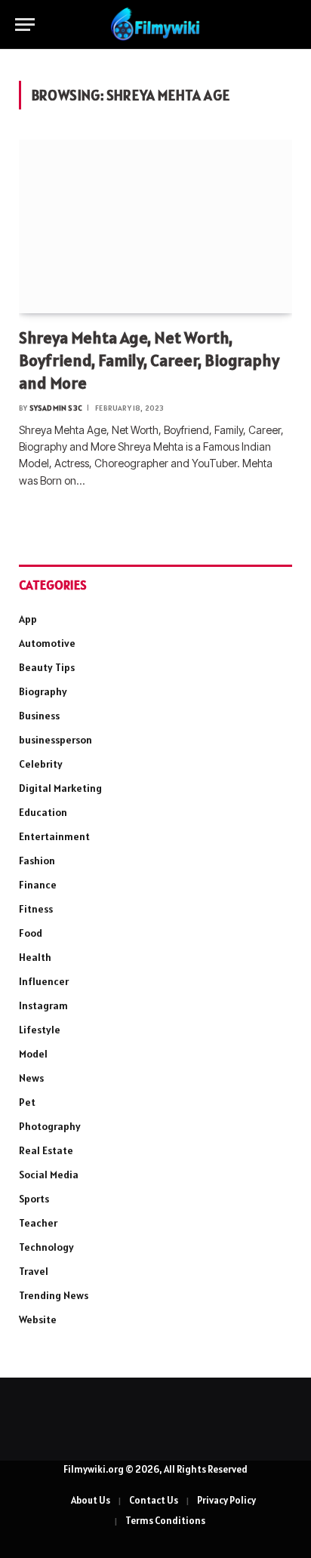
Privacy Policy (226, 1500)
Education (43, 812)
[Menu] (25, 25)
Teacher (38, 1223)
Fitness (36, 909)
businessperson (55, 740)
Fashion (37, 860)
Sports (34, 1198)
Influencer (44, 981)
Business (39, 715)
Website (38, 1319)
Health (35, 957)
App (28, 619)
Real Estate (46, 1150)
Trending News (53, 1295)
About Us (90, 1500)
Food (30, 933)
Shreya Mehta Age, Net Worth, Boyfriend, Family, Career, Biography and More (149, 360)
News (31, 1078)
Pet (27, 1102)
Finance (38, 884)
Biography (43, 691)
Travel (33, 1271)
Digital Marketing (60, 788)
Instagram (43, 1005)
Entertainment (54, 836)
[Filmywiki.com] (155, 24)
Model (33, 1054)
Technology (46, 1247)
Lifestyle (39, 1029)
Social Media (49, 1174)
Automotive (47, 643)
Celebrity (41, 764)
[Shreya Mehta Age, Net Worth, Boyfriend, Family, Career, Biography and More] (155, 226)
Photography (50, 1126)
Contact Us (153, 1500)
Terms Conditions (165, 1520)
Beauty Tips (47, 667)
